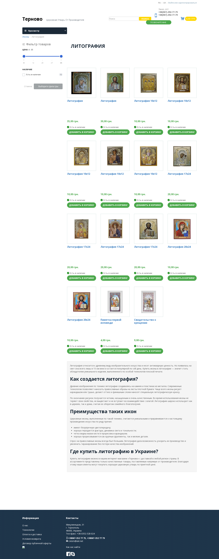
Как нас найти (73, 547)
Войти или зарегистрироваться (182, 2)
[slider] (24, 56)
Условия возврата (31, 538)
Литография (75, 100)
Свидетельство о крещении (145, 321)
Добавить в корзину (81, 132)
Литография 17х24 (179, 173)
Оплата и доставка (32, 534)
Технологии (28, 529)
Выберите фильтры (48, 86)
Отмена (28, 86)
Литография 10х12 (145, 100)
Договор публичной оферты (36, 543)
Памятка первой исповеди (111, 321)
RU (159, 2)
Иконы (25, 36)
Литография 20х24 (179, 246)
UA (164, 2)
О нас (25, 525)
